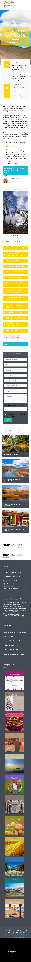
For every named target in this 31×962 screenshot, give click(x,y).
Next (25, 212)
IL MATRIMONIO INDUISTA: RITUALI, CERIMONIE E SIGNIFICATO (15, 603)
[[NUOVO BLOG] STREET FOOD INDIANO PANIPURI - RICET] (14, 825)
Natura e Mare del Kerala (10, 649)
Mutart (6, 934)
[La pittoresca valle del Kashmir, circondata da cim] (14, 763)
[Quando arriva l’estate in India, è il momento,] (14, 887)
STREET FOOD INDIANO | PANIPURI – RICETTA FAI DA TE (15, 611)
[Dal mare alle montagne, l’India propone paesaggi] (14, 866)
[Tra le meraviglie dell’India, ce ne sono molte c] (14, 804)
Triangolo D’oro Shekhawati (11, 641)
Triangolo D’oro (8, 636)
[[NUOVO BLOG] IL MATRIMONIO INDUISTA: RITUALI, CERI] (14, 742)
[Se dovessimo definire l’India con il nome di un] (14, 846)
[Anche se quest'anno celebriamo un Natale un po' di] (14, 701)
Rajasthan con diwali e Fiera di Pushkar (14, 632)
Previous (5, 212)
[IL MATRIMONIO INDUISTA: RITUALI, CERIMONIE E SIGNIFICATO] (15, 608)
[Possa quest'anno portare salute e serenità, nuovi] (14, 680)
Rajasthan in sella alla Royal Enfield (13, 654)
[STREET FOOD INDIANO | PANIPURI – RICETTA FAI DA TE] (15, 616)
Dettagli (15, 444)
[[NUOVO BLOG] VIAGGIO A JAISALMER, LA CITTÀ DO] (14, 908)
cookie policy (12, 952)
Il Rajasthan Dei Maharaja (10, 645)
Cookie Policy (23, 934)
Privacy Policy (20, 416)
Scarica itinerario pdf (11, 337)
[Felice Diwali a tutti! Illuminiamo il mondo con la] (14, 721)
